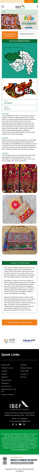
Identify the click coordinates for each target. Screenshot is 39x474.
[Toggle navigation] (4, 11)
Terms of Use (6, 386)
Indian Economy (7, 368)
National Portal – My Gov (8, 390)
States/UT (4, 377)
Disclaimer (5, 383)
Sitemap (23, 377)
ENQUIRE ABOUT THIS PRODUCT (10, 35)
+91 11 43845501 (22, 419)
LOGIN (29, 1)
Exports (4, 374)
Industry (4, 371)
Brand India (5, 365)
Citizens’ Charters (7, 394)
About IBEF (24, 371)
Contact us (24, 374)
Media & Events (25, 368)
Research (23, 365)
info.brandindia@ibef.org (22, 421)
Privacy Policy (6, 380)
